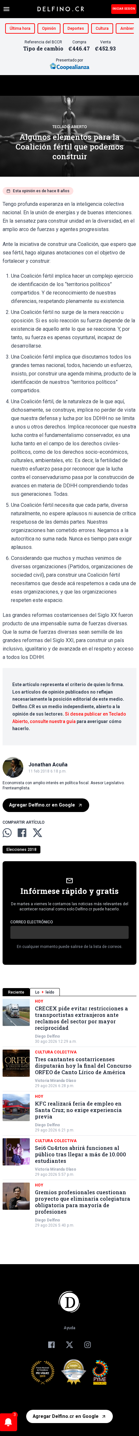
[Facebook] (51, 1345)
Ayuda (69, 1328)
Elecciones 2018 (21, 849)
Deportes (76, 28)
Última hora (20, 28)
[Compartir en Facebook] (22, 833)
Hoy (39, 1001)
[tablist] (69, 992)
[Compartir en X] (37, 833)
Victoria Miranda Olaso (55, 1080)
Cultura (102, 28)
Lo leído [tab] (44, 992)
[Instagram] (87, 1345)
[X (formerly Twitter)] (69, 1345)
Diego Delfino (47, 1036)
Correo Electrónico (31, 922)
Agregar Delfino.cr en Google (42, 805)
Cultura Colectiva (56, 1052)
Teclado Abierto (69, 127)
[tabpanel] (69, 1113)
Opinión (49, 28)
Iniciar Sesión (123, 8)
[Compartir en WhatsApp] (7, 832)
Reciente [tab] (16, 992)
